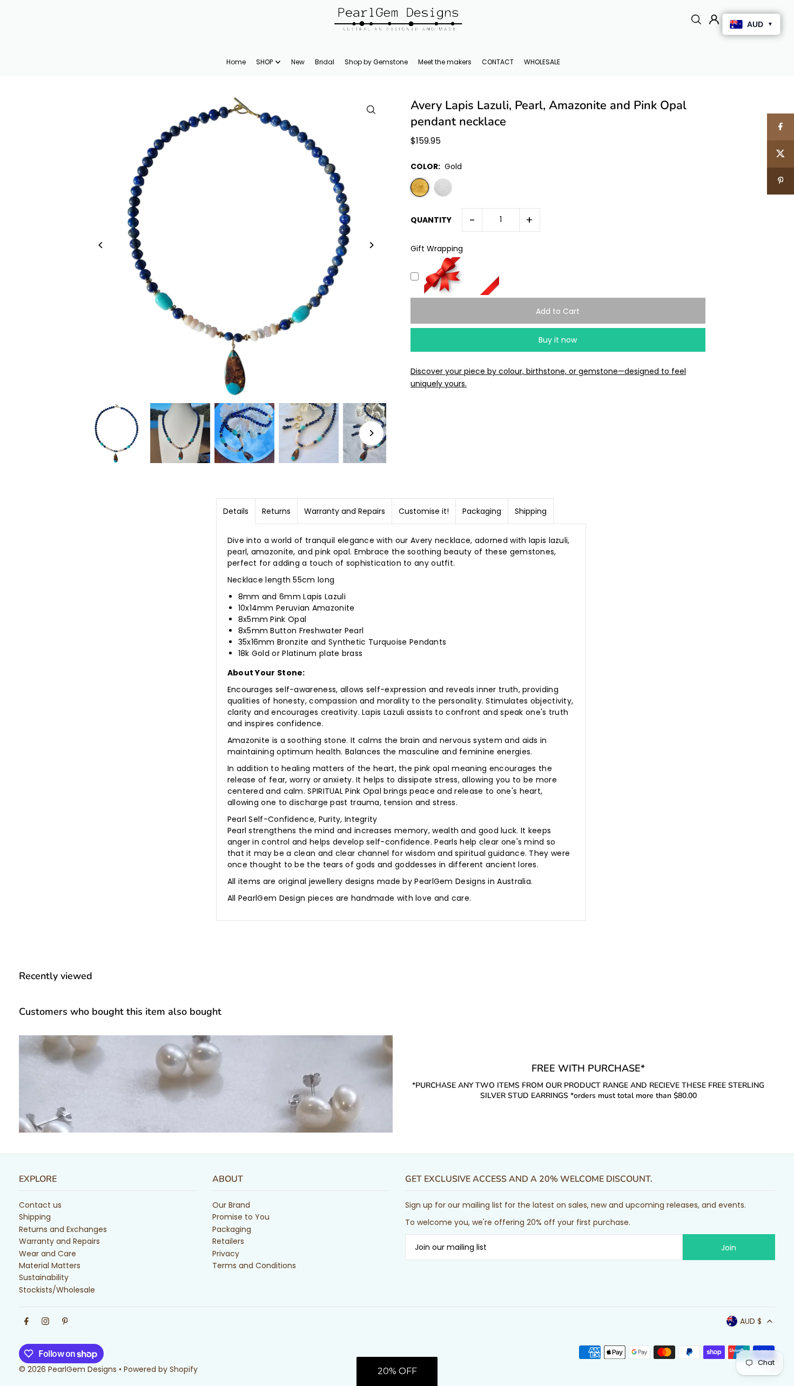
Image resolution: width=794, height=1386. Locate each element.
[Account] (714, 19)
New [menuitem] (298, 61)
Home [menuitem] (236, 61)
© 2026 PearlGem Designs (68, 1369)
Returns (276, 511)
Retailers (228, 1241)
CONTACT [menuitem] (498, 61)
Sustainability (44, 1277)
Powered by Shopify (161, 1369)
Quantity (431, 220)
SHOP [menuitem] (264, 61)
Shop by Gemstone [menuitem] (376, 61)
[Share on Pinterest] (780, 181)
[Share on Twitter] (780, 154)
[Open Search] (696, 19)
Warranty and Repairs (344, 511)
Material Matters (49, 1265)
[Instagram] (45, 1321)
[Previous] (101, 245)
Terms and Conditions (254, 1265)
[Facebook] (26, 1321)
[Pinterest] (65, 1321)
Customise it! (424, 511)
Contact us (40, 1205)
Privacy (225, 1253)
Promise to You (241, 1216)
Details (235, 511)
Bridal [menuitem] (324, 61)
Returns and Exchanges (63, 1229)
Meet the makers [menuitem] (445, 61)
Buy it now (558, 339)
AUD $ (751, 1321)
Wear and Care (47, 1253)
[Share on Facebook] (780, 126)
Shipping (531, 511)
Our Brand (231, 1205)
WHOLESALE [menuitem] (542, 61)
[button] (397, 1371)
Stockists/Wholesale (57, 1289)
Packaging (481, 511)
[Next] (371, 245)
